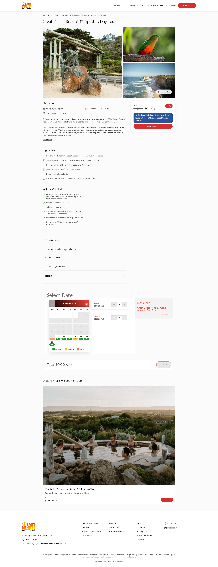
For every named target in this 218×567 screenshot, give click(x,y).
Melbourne (54, 15)
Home (45, 15)
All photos (165, 92)
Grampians (65, 15)
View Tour (167, 500)
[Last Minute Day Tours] (26, 5)
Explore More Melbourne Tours (62, 380)
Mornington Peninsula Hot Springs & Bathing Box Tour (70, 489)
